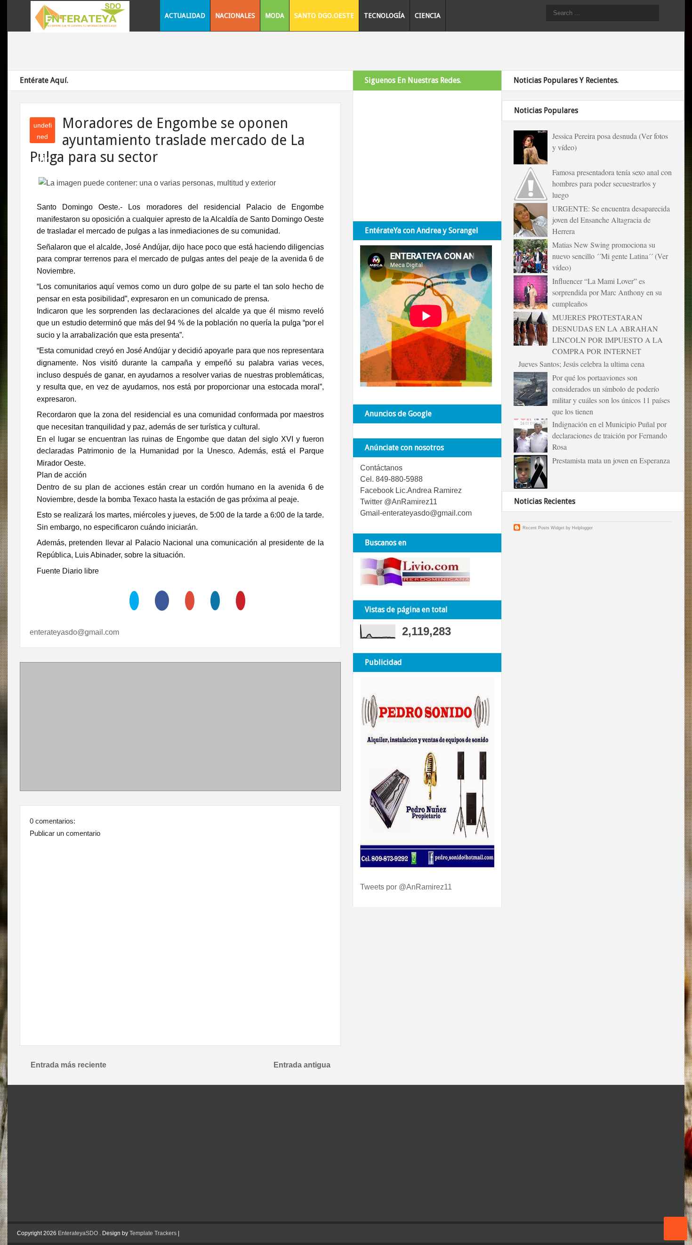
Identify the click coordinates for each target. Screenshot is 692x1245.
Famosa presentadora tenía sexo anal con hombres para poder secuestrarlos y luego (612, 183)
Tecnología (384, 15)
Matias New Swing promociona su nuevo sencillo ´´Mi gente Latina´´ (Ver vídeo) (610, 256)
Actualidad (185, 15)
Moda (274, 15)
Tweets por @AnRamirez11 (406, 887)
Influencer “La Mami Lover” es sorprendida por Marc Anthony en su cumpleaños (607, 292)
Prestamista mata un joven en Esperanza (611, 460)
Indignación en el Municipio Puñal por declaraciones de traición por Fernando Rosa (609, 435)
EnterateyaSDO (78, 1233)
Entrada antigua (302, 1065)
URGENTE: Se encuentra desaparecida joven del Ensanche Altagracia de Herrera (611, 219)
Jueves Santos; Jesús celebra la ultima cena (581, 364)
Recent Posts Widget (543, 527)
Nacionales (235, 15)
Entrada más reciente (68, 1065)
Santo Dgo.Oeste (324, 15)
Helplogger (582, 527)
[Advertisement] (180, 728)
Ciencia (428, 15)
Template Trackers (153, 1233)
